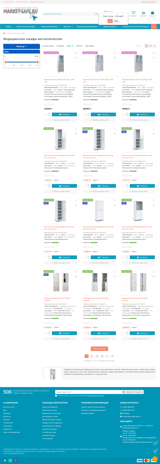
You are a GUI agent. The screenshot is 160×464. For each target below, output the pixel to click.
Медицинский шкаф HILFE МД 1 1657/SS (135, 299)
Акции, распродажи (50, 407)
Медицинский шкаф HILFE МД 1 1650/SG (96, 299)
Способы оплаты (8, 2)
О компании (8, 423)
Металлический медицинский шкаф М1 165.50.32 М (98, 156)
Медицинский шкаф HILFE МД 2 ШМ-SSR (137, 80)
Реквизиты (7, 429)
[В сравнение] (76, 57)
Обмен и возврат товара (51, 420)
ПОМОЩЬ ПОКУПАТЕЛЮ (55, 402)
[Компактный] (155, 46)
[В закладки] (76, 53)
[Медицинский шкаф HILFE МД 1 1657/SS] (138, 282)
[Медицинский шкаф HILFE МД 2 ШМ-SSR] (138, 63)
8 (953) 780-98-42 (128, 407)
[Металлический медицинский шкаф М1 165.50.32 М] (99, 139)
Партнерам (7, 426)
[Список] (151, 46)
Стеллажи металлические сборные (135, 26)
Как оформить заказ (50, 416)
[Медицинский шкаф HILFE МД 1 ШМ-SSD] (60, 63)
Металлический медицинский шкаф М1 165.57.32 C (137, 156)
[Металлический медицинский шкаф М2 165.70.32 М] (99, 211)
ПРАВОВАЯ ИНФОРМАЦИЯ (94, 402)
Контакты (7, 416)
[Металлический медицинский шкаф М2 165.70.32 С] (138, 211)
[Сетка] (147, 46)
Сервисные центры (49, 429)
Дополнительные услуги (51, 413)
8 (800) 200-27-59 (128, 410)
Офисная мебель (109, 26)
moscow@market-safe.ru (132, 416)
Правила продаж (87, 413)
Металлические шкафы (26, 26)
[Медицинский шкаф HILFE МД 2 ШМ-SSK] (99, 63)
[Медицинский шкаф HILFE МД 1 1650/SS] (60, 282)
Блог (5, 410)
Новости (6, 420)
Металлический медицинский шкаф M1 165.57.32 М (59, 228)
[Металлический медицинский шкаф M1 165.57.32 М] (60, 211)
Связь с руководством (11, 432)
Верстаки (67, 26)
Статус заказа (47, 438)
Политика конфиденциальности (93, 410)
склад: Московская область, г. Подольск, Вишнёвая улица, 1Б (138, 426)
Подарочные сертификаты (52, 423)
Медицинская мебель (49, 26)
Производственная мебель (87, 26)
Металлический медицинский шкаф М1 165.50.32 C (59, 156)
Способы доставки (22, 2)
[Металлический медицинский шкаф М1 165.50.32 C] (60, 139)
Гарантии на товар (49, 410)
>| (112, 356)
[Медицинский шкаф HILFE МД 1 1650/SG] (99, 282)
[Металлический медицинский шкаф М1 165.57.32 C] (138, 139)
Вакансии (7, 413)
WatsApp (126, 413)
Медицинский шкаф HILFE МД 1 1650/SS (57, 299)
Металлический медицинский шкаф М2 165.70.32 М (98, 228)
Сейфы (8, 26)
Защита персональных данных (93, 407)
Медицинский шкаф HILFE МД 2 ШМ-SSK (98, 80)
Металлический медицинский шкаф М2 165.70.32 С (137, 228)
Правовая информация (37, 2)
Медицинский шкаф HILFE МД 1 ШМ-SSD (59, 80)
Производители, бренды (51, 426)
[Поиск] (96, 14)
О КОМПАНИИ (10, 402)
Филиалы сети (9, 407)
